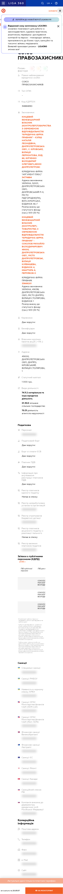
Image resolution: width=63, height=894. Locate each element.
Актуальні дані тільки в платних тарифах (31, 881)
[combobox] (22, 561)
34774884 (27, 177)
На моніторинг (45, 891)
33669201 (27, 283)
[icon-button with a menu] (60, 11)
